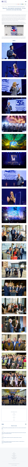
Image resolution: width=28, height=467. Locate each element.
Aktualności (6, 6)
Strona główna (3, 6)
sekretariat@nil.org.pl (14, 455)
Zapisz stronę (14, 417)
